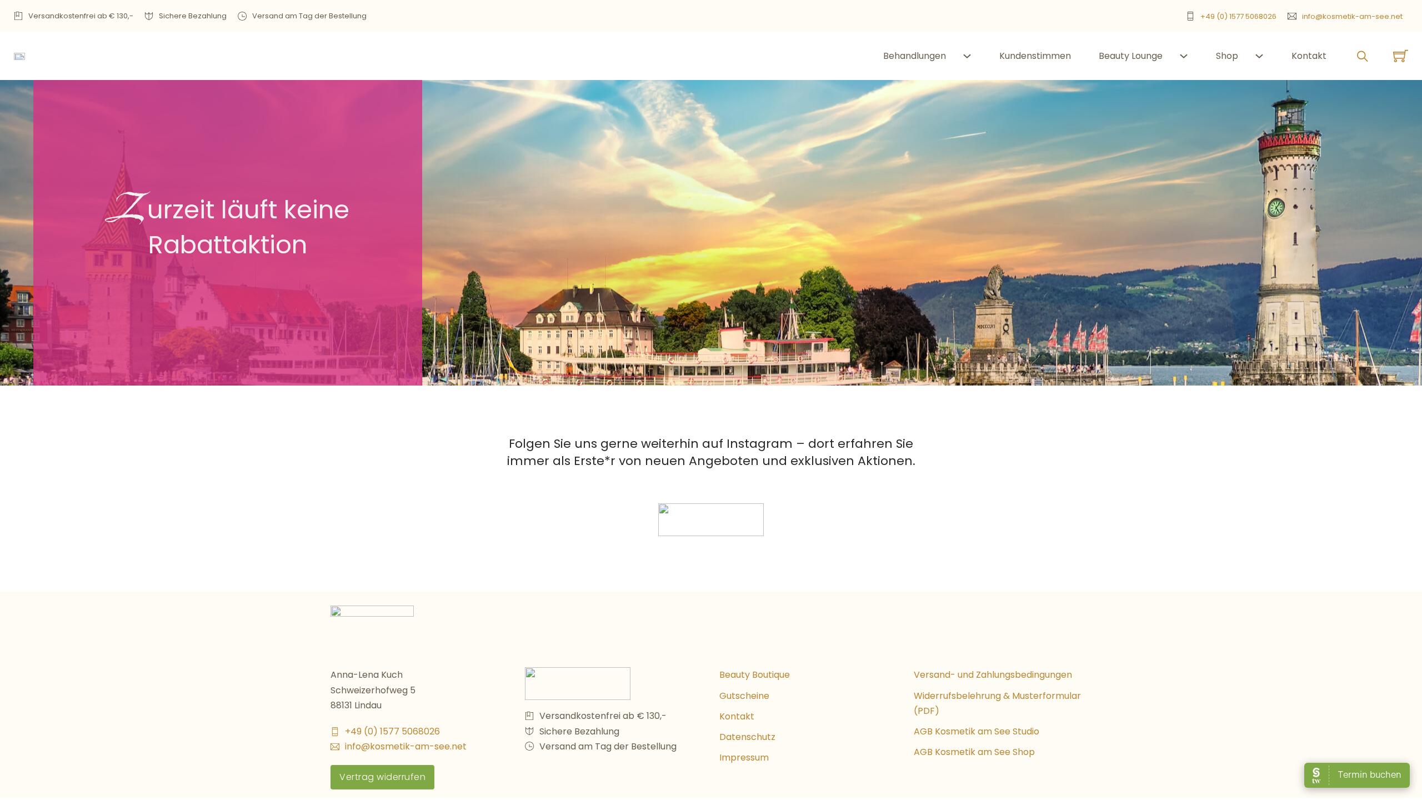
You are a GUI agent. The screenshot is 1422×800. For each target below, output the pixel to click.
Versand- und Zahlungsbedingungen (993, 674)
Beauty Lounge (1131, 55)
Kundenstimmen (1035, 55)
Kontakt (1308, 55)
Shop (1227, 55)
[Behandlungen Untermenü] (967, 56)
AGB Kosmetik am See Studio (976, 731)
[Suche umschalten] (1362, 56)
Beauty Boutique (754, 674)
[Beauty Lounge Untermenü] (1184, 56)
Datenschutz (747, 737)
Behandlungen (914, 55)
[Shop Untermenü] (1259, 56)
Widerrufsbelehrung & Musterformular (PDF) (997, 703)
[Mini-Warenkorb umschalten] (1400, 55)
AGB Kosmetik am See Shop (974, 752)
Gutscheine (744, 695)
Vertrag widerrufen (382, 777)
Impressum (744, 757)
